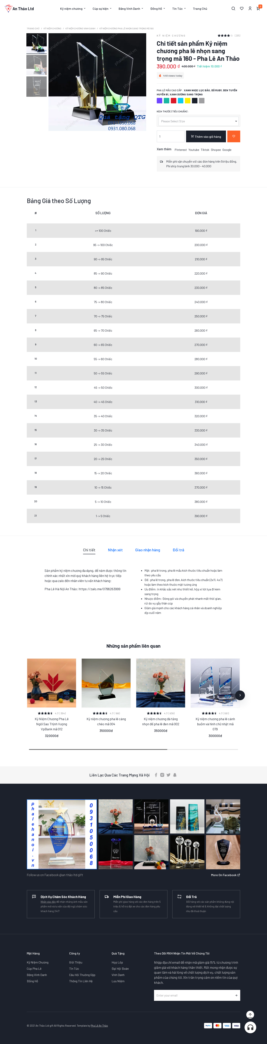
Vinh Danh (118, 975)
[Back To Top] (250, 1015)
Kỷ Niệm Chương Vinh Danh (80, 28)
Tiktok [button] (205, 149)
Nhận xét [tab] (115, 549)
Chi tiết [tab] (89, 549)
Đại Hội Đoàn (120, 968)
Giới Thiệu (75, 962)
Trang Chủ (200, 8)
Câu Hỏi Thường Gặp (82, 975)
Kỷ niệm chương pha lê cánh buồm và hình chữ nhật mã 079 (215, 724)
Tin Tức (74, 968)
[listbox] (198, 121)
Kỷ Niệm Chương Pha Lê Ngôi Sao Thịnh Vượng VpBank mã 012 (52, 724)
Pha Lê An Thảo (99, 1025)
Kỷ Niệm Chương (52, 28)
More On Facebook (224, 875)
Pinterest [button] (181, 149)
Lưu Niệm (118, 981)
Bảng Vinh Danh (37, 975)
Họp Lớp (117, 962)
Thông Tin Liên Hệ (81, 981)
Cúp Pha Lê (34, 968)
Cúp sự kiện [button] (100, 8)
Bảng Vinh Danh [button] (129, 8)
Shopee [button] (216, 149)
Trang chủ (33, 28)
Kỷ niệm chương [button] (71, 8)
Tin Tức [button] (177, 8)
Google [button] (226, 149)
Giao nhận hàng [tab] (147, 549)
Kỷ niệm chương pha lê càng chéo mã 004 (106, 721)
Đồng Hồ (32, 981)
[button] (27, 695)
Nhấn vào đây (48, 901)
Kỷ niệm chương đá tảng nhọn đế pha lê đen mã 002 (160, 721)
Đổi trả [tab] (178, 549)
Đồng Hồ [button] (156, 8)
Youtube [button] (193, 149)
